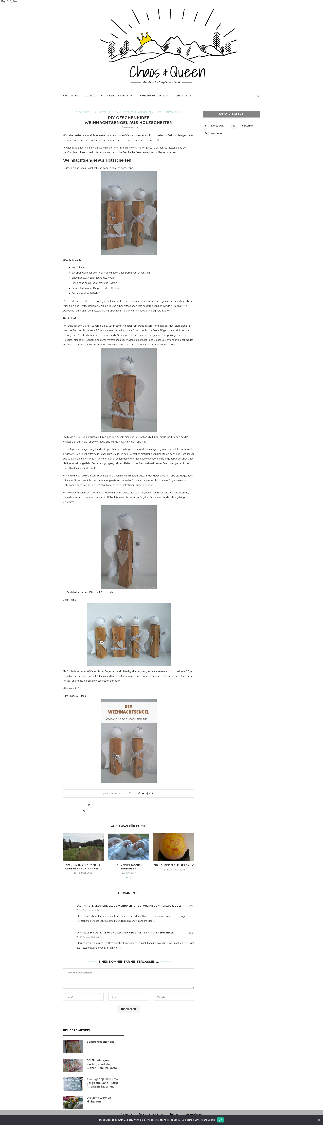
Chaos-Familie (102, 112)
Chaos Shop (183, 96)
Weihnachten (145, 112)
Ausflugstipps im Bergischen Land (108, 96)
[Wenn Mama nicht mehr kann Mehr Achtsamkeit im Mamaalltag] (83, 847)
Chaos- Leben (83, 112)
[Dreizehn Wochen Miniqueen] (73, 1102)
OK (220, 1119)
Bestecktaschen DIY (100, 1041)
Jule (86, 805)
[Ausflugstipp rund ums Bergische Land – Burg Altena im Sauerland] (73, 1084)
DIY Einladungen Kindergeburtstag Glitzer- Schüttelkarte (102, 1064)
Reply (191, 906)
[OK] (318, 1120)
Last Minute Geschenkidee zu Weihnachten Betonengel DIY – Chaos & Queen (130, 906)
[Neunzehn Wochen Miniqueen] (129, 847)
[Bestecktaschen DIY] (73, 1046)
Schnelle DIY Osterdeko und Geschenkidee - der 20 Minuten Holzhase (125, 932)
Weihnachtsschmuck (169, 112)
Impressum (127, 1114)
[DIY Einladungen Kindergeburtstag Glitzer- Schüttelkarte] (73, 1065)
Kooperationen (194, 1114)
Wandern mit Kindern (153, 96)
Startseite (70, 96)
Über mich (174, 1114)
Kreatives (128, 112)
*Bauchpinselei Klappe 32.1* (174, 865)
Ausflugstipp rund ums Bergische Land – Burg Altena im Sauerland (102, 1082)
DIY (116, 112)
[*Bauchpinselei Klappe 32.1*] (174, 847)
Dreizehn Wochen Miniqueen (99, 1099)
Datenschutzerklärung (151, 1114)
